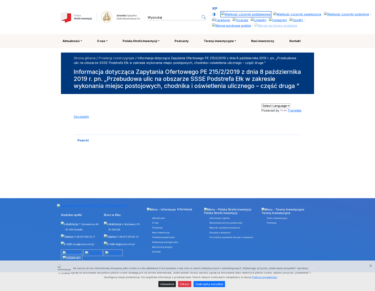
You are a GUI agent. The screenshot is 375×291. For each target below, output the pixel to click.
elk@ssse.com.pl (125, 244)
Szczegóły (81, 117)
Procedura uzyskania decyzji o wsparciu (231, 237)
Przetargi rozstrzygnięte (116, 58)
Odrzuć (184, 284)
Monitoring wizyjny (162, 247)
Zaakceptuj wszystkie (209, 284)
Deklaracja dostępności (165, 242)
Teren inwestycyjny (277, 218)
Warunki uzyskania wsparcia (224, 227)
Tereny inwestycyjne (219, 41)
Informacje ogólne (219, 218)
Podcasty (182, 41)
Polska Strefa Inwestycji (140, 41)
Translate (294, 110)
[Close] (370, 266)
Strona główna (85, 58)
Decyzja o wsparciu (220, 232)
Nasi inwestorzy (262, 41)
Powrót (83, 140)
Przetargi (271, 222)
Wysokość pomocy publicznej (225, 222)
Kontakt (295, 41)
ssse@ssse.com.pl (83, 244)
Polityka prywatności (163, 237)
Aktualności (71, 41)
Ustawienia (167, 284)
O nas (101, 41)
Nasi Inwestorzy (161, 232)
